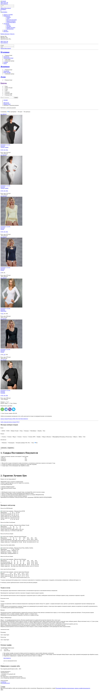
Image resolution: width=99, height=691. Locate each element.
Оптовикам (6, 23)
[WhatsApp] (2, 409)
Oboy (6, 89)
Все (44, 430)
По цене (20, 111)
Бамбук (39, 436)
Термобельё (6, 56)
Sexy (33, 442)
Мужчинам (5, 52)
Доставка (8, 26)
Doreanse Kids (8, 95)
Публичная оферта (11, 22)
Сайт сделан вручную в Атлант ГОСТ (10, 422)
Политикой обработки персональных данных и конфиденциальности (73, 688)
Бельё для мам (6, 72)
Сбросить (12, 33)
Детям (3, 77)
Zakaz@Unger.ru (9, 418)
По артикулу (27, 111)
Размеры (8, 17)
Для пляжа (7, 59)
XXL (7, 149)
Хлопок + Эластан (22, 436)
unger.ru (2, 418)
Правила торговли (11, 21)
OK (2, 689)
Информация (6, 15)
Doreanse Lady (8, 93)
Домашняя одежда (9, 60)
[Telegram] (6, 409)
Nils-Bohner (33, 430)
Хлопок (4, 436)
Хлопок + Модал (12, 436)
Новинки (4, 442)
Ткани (7, 18)
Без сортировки (12, 111)
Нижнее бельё (8, 55)
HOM (3, 430)
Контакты (5, 31)
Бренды (4, 83)
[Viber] (10, 409)
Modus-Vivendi (14, 430)
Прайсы (8, 25)
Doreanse (7, 92)
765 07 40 (4, 2)
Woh (6, 90)
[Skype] (13, 409)
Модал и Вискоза (46, 436)
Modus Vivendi (8, 87)
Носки (5, 63)
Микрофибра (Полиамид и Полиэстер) (62, 436)
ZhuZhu (40, 430)
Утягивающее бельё (8, 58)
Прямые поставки (10, 27)
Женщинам (5, 66)
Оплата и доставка (8, 14)
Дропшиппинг (10, 28)
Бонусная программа (11, 19)
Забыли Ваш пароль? (6, 8)
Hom (6, 86)
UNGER (5, 100)
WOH (8, 430)
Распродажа (11, 442)
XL (4, 149)
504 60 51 (4, 3)
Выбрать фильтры (5, 33)
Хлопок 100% (32, 436)
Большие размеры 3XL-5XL (23, 442)
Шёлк (80, 436)
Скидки (5, 30)
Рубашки (5, 62)
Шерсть (75, 436)
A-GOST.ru (3, 681)
